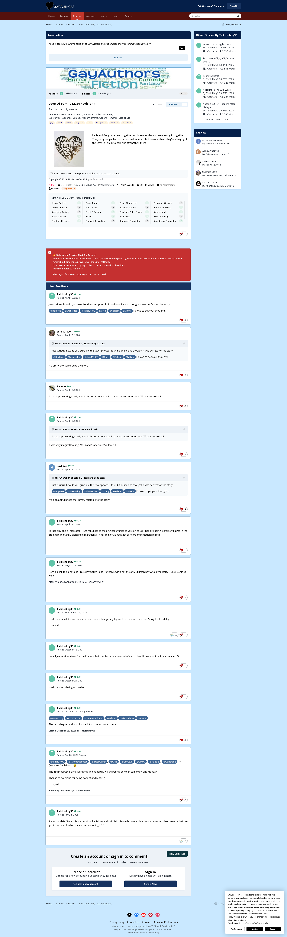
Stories (77, 15)
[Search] (237, 15)
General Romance (108, 117)
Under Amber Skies (212, 140)
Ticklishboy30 (71, 93)
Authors (90, 15)
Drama (94, 117)
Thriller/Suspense (103, 114)
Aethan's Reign (209, 182)
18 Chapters (107, 184)
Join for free (67, 274)
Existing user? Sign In (210, 5)
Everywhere (225, 16)
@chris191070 (88, 310)
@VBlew (127, 310)
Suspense (67, 117)
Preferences (236, 929)
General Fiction (74, 114)
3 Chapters (211, 68)
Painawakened (213, 154)
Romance (88, 114)
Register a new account (85, 883)
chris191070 (64, 331)
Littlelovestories (214, 175)
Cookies (146, 922)
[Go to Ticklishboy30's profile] (61, 93)
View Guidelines (177, 853)
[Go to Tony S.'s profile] (198, 162)
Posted (68, 297)
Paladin (61, 386)
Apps (128, 15)
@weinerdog (71, 310)
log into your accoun (86, 274)
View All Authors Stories (217, 119)
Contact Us (133, 922)
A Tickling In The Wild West (216, 89)
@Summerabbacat (93, 718)
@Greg (102, 310)
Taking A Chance (211, 75)
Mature (55, 188)
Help (115, 15)
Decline (255, 929)
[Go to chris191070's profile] (52, 333)
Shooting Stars (217, 173)
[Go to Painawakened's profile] (198, 151)
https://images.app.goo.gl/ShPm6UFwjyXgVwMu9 (76, 582)
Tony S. (209, 164)
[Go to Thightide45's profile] (198, 141)
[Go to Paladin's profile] (52, 388)
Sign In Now (150, 883)
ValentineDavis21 (214, 185)
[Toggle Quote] (53, 343)
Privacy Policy (116, 922)
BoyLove (62, 466)
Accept (273, 929)
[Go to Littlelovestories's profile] (198, 173)
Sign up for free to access (137, 258)
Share (158, 104)
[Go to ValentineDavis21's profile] (198, 183)
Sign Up (234, 5)
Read (103, 15)
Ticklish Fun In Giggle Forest (217, 44)
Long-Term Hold (69, 189)
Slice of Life (124, 117)
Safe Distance (217, 163)
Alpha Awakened (210, 150)
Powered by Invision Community (143, 932)
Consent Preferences (166, 922)
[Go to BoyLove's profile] (52, 467)
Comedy (61, 114)
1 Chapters (211, 82)
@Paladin (114, 310)
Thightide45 (212, 143)
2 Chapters (211, 51)
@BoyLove (55, 310)
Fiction (183, 93)
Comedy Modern (81, 117)
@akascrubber (127, 718)
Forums (64, 15)
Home (51, 15)
